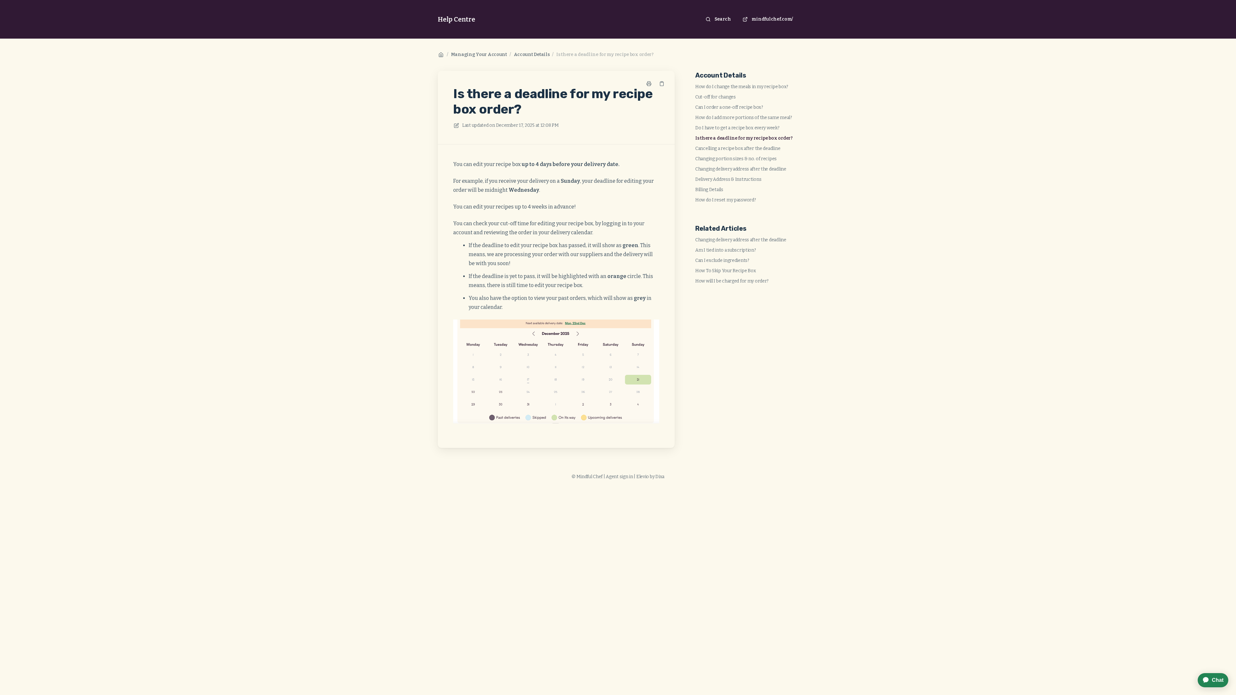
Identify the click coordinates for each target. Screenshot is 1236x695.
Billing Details (709, 189)
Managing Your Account (479, 54)
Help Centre (456, 19)
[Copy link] (662, 84)
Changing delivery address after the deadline (740, 169)
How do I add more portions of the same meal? (743, 117)
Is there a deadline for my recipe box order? (605, 54)
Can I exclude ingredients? (722, 260)
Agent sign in (619, 476)
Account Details (532, 54)
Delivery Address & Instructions (728, 179)
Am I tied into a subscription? (725, 250)
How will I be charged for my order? (732, 281)
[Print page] (649, 84)
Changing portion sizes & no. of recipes (736, 159)
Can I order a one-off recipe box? (729, 107)
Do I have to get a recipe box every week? (737, 128)
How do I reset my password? (725, 200)
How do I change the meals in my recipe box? (741, 86)
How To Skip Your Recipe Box (725, 270)
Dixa (659, 476)
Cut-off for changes (715, 97)
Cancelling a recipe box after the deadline (737, 148)
